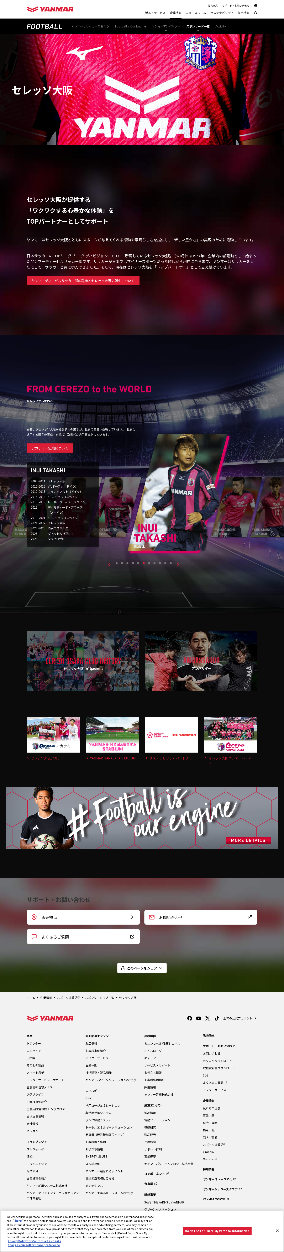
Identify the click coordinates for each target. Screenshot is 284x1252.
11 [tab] (171, 563)
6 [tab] (143, 563)
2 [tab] (122, 563)
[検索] (256, 15)
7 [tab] (149, 563)
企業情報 (46, 998)
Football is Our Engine (130, 26)
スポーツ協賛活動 (68, 998)
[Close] (277, 1230)
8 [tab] (154, 563)
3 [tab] (127, 563)
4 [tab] (133, 563)
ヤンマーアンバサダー (166, 26)
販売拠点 (213, 5)
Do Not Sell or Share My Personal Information (217, 1231)
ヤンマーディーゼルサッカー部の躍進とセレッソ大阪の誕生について (83, 280)
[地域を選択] (256, 5)
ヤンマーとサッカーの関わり (90, 26)
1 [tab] (116, 563)
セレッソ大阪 (128, 998)
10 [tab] (165, 563)
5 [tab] (138, 563)
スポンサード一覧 (198, 26)
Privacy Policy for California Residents (34, 1241)
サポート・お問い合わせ (235, 5)
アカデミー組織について (50, 448)
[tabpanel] (236, 507)
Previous (109, 564)
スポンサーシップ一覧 (99, 998)
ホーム (31, 998)
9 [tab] (160, 563)
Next (178, 564)
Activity (220, 26)
